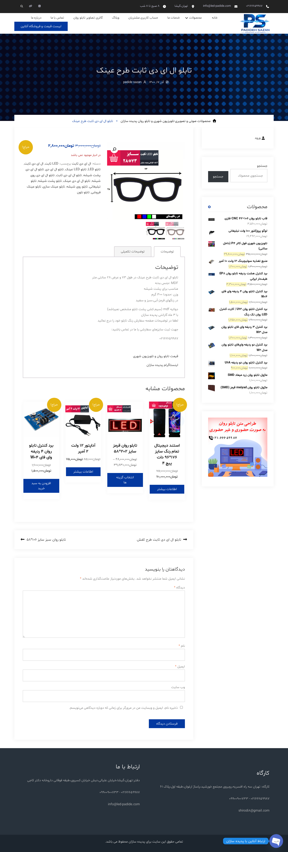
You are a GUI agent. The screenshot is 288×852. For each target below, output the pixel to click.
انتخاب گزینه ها (125, 480)
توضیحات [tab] (167, 251)
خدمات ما (173, 18)
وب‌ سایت (178, 687)
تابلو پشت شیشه (50, 181)
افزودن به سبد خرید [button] (41, 486)
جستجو (262, 166)
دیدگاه (179, 587)
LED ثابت (51, 163)
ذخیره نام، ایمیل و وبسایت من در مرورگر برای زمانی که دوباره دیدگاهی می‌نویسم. (123, 708)
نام (182, 646)
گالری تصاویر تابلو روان (88, 18)
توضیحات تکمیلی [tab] (133, 251)
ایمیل (180, 666)
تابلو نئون (83, 192)
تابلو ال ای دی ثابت (69, 175)
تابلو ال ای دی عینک (76, 181)
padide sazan (132, 82)
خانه (215, 18)
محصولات (195, 18)
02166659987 (254, 6)
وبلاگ (115, 18)
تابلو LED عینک (75, 169)
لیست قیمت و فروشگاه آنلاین (41, 26)
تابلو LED (94, 169)
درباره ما (36, 18)
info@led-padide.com (217, 6)
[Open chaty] (276, 841)
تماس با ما (57, 18)
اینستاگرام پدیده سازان (162, 365)
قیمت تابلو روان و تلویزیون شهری (155, 356)
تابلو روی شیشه (77, 186)
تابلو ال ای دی (54, 169)
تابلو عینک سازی (54, 186)
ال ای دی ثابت (81, 163)
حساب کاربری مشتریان (143, 18)
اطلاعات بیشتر (167, 489)
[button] (114, 149)
